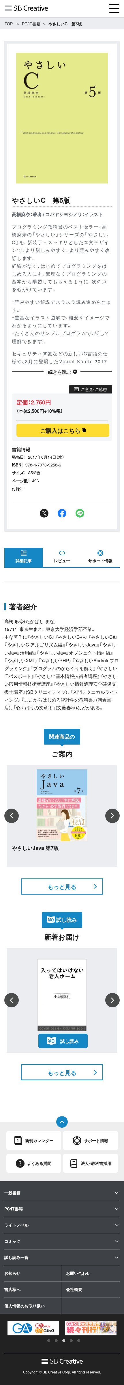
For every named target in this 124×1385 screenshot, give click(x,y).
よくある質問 (39, 1163)
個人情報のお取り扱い (24, 1305)
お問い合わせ (78, 1273)
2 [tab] (56, 1340)
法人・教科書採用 (96, 1163)
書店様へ (12, 1289)
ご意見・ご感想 (94, 389)
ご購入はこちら (60, 430)
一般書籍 (12, 1192)
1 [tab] (48, 1340)
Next (112, 816)
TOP (9, 24)
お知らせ (12, 1273)
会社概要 (74, 1289)
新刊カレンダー (39, 1140)
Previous (11, 816)
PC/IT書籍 (31, 24)
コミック (12, 1241)
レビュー (62, 560)
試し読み (69, 1041)
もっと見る (62, 886)
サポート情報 (100, 560)
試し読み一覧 (16, 1257)
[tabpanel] (41, 1328)
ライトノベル (16, 1225)
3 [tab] (63, 1340)
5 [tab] (78, 1340)
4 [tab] (71, 1340)
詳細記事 (24, 560)
